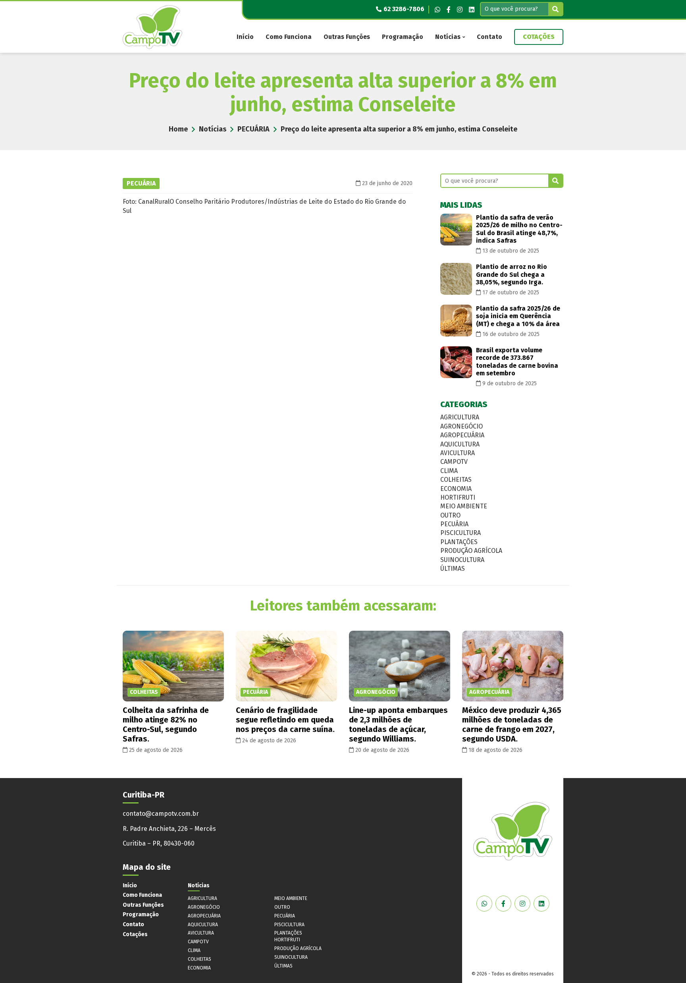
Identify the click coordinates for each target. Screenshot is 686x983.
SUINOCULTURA (462, 560)
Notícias (448, 37)
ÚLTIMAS (452, 568)
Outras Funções (347, 37)
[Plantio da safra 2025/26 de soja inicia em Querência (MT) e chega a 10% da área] (456, 320)
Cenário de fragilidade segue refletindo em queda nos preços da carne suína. (285, 719)
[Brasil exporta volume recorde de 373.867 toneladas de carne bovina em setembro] (456, 362)
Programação (402, 37)
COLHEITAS (456, 479)
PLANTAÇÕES (459, 542)
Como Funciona (289, 37)
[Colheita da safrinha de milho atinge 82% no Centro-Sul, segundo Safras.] (173, 666)
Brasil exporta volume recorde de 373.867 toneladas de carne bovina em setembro (517, 361)
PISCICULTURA (460, 533)
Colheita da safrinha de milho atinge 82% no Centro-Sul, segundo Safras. (166, 724)
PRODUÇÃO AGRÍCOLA (471, 550)
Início (245, 37)
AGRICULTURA (459, 417)
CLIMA (449, 471)
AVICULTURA (457, 453)
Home (178, 129)
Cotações (539, 37)
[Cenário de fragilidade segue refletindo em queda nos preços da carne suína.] (286, 666)
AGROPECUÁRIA (462, 435)
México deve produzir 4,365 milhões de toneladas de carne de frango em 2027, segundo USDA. (511, 724)
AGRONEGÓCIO (461, 426)
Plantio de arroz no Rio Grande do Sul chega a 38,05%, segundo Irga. (511, 274)
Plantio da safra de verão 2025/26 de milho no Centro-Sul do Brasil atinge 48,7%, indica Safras (519, 229)
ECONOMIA (456, 488)
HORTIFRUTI (457, 497)
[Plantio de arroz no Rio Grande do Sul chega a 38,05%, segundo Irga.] (456, 279)
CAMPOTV (454, 461)
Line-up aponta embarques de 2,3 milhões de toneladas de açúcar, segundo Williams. (398, 724)
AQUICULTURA (460, 444)
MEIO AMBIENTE (463, 506)
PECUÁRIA (253, 129)
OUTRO (450, 515)
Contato (489, 37)
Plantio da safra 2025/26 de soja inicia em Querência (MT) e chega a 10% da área (518, 316)
